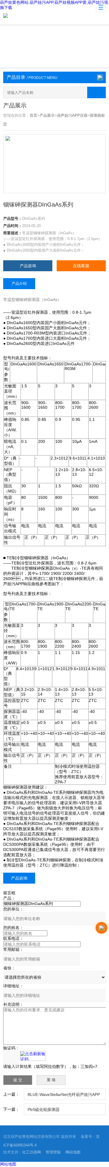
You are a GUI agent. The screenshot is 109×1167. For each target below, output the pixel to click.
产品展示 (47, 115)
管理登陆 (53, 1152)
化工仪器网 (31, 1152)
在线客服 (81, 265)
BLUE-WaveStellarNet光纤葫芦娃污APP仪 (64, 1096)
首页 (33, 115)
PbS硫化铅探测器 (44, 1109)
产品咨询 (28, 265)
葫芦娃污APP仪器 (72, 115)
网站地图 (73, 1152)
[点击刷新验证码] (33, 1056)
